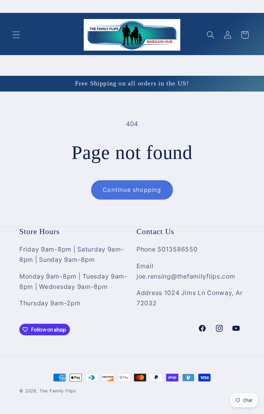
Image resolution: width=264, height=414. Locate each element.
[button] (16, 35)
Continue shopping (132, 189)
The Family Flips (58, 390)
